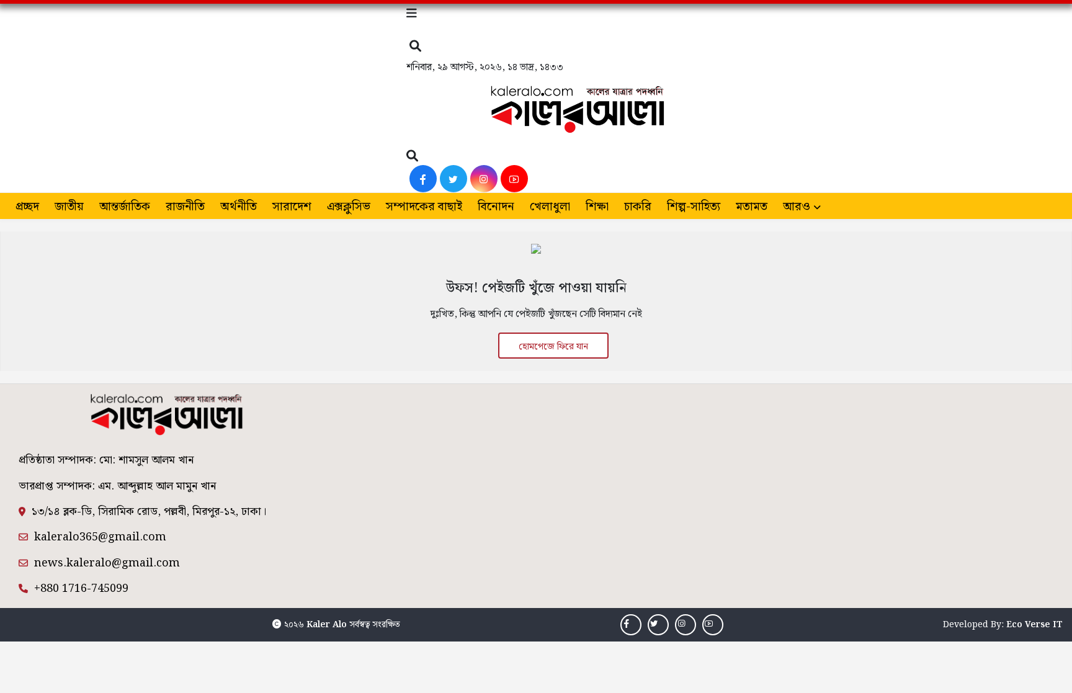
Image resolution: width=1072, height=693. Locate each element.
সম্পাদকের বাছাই (424, 207)
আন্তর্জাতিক (124, 207)
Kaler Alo (326, 625)
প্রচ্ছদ (27, 207)
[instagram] (484, 178)
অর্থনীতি (238, 207)
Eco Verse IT (1034, 625)
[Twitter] (453, 178)
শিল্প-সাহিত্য (693, 207)
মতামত (751, 207)
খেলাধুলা (550, 207)
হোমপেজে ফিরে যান (553, 346)
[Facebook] (423, 178)
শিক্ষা (597, 207)
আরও (796, 207)
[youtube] (514, 178)
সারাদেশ (291, 207)
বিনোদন (496, 207)
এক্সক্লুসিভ (348, 207)
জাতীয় (69, 207)
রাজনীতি (185, 207)
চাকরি (637, 207)
